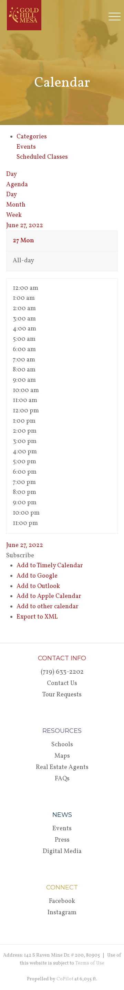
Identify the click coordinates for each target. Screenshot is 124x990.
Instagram (62, 912)
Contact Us (62, 683)
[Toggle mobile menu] (116, 16)
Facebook (62, 901)
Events (26, 147)
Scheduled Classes (42, 157)
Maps (62, 756)
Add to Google (37, 576)
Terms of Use (89, 963)
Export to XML (37, 617)
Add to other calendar (48, 606)
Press (62, 840)
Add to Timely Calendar (50, 565)
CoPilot (64, 979)
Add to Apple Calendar (49, 596)
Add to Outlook (38, 586)
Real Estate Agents (62, 767)
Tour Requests (62, 695)
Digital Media (62, 851)
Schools (62, 744)
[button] (20, 555)
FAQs (62, 779)
